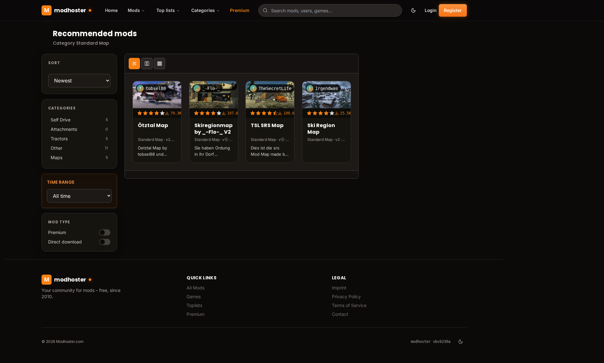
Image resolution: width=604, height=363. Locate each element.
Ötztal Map (153, 125)
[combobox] (330, 10)
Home (111, 10)
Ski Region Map (321, 129)
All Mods (195, 287)
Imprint (339, 287)
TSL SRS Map (267, 125)
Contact (340, 314)
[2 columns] (147, 63)
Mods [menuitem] (134, 10)
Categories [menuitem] (203, 10)
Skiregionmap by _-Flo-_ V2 (213, 129)
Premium (239, 10)
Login (430, 10)
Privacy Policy (346, 296)
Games (194, 296)
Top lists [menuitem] (165, 10)
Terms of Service (349, 305)
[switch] (104, 232)
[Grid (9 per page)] (159, 63)
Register (453, 10)
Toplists (194, 305)
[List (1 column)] (134, 63)
